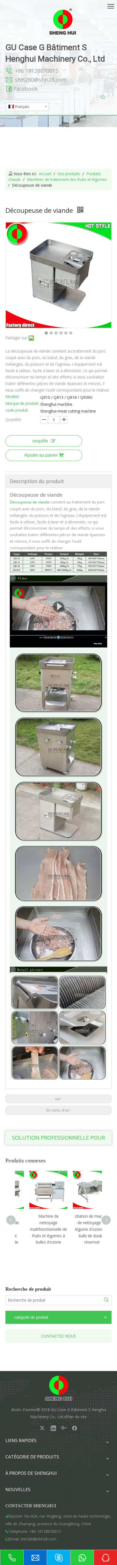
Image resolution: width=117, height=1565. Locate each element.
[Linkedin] (53, 1428)
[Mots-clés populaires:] (103, 97)
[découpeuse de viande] (58, 576)
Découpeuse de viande (30, 502)
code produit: (17, 410)
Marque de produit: (22, 404)
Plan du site (76, 1416)
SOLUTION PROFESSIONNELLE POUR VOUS (58, 1139)
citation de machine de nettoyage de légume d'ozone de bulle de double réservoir (80, 1229)
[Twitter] (42, 1428)
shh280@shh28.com (41, 79)
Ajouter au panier (40, 455)
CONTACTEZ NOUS (58, 1336)
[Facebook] (74, 1428)
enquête (40, 441)
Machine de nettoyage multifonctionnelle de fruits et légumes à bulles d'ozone (36, 1229)
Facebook (26, 88)
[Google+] (64, 1428)
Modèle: (12, 397)
